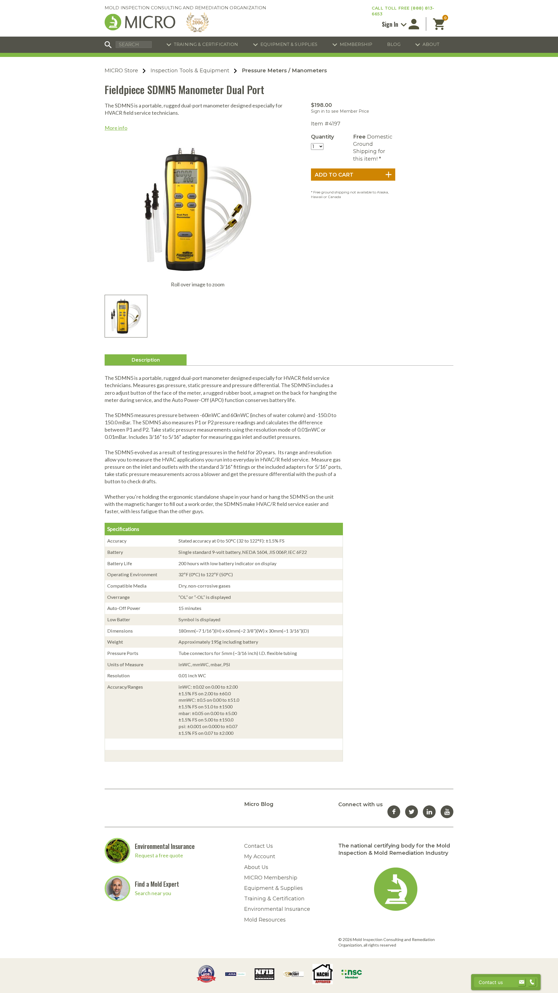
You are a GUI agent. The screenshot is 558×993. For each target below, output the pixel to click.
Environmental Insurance (165, 846)
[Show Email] (521, 982)
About (431, 44)
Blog (393, 44)
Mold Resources (265, 920)
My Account (259, 856)
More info (116, 128)
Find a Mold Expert (157, 883)
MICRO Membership (270, 878)
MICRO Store (121, 70)
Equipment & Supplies (289, 44)
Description (146, 360)
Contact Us (258, 846)
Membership (356, 44)
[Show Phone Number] (532, 982)
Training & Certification (206, 44)
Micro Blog (258, 804)
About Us (256, 867)
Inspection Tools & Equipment (190, 70)
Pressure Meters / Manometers (284, 70)
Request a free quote (159, 855)
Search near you (153, 893)
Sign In (391, 24)
